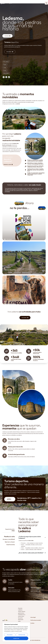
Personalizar (10, 634)
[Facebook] (4, 77)
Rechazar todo (22, 634)
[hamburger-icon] (46, 2)
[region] (16, 631)
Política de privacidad (35, 620)
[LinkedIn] (9, 77)
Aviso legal (33, 617)
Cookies (32, 623)
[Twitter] (6, 77)
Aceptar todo (16, 638)
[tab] (8, 536)
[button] (24, 334)
